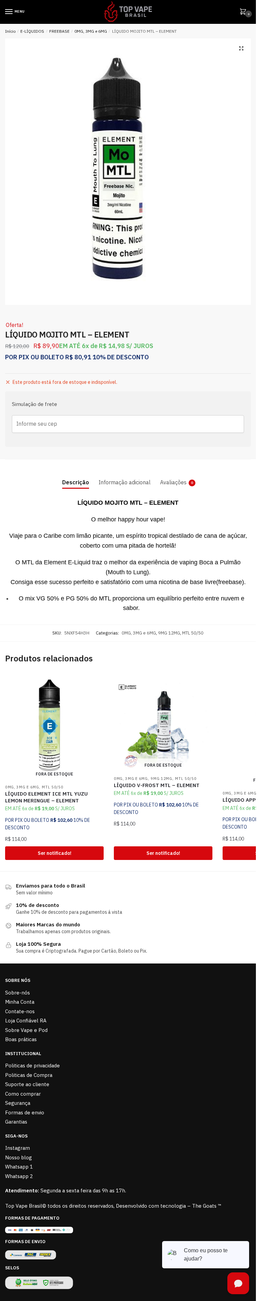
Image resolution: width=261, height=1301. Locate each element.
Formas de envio (24, 1112)
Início (10, 31)
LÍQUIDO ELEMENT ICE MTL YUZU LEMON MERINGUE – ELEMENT (46, 797)
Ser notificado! (54, 853)
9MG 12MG (169, 633)
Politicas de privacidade (32, 1065)
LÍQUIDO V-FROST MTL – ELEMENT (156, 785)
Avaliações (173, 482)
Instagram (17, 1148)
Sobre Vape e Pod (26, 1030)
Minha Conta (19, 1002)
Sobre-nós (17, 992)
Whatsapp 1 (19, 1166)
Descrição (75, 482)
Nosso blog (18, 1157)
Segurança (17, 1103)
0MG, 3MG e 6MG (90, 31)
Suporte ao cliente (27, 1084)
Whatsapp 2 (19, 1176)
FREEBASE (59, 31)
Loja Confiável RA (26, 1020)
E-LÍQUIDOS (32, 31)
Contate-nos (20, 1011)
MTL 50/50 (193, 633)
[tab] (75, 477)
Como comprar (23, 1094)
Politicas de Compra (28, 1075)
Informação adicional (125, 482)
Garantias (16, 1121)
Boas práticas (21, 1039)
